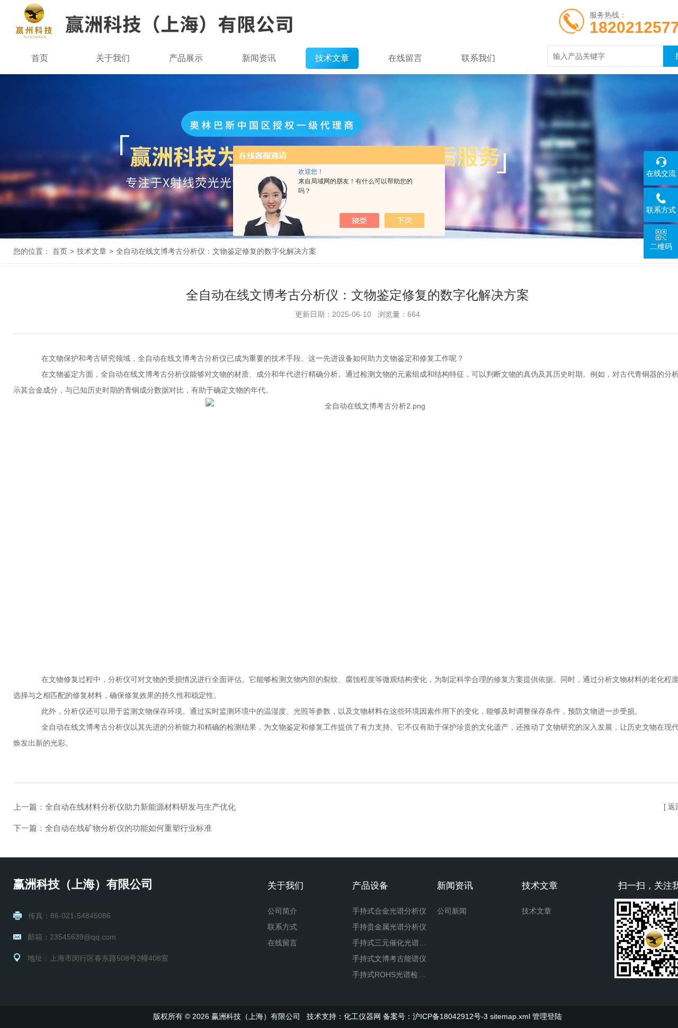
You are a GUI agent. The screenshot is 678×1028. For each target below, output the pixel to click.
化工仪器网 (362, 1016)
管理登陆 (547, 1016)
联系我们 (478, 58)
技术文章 (332, 58)
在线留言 (405, 58)
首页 (39, 58)
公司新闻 (452, 911)
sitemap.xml (510, 1016)
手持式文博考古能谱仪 (389, 958)
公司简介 (282, 911)
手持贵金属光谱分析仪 (389, 927)
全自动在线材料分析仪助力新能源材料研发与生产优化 (140, 806)
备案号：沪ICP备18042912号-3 (435, 1016)
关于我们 (113, 58)
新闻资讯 (259, 58)
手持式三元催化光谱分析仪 (390, 942)
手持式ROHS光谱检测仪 (390, 974)
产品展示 (186, 58)
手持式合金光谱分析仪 (389, 911)
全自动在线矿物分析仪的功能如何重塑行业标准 (128, 827)
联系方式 (282, 927)
